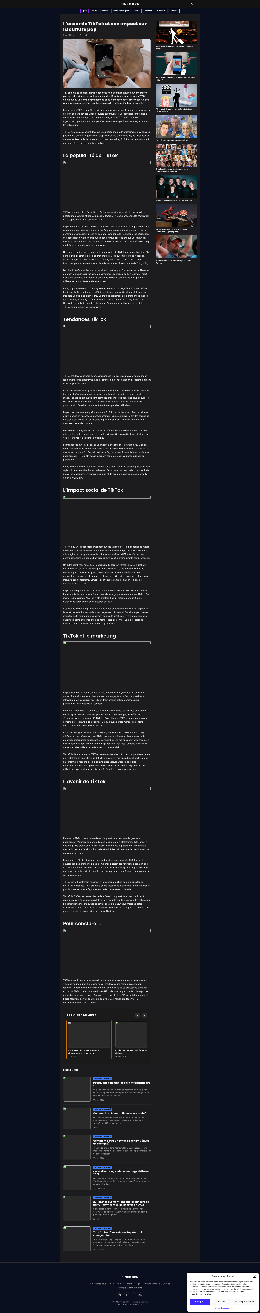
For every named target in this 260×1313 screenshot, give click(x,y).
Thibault (83, 35)
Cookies (166, 1284)
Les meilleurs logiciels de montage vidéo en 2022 (121, 1173)
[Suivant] (144, 1015)
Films (94, 10)
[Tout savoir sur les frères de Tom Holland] (176, 186)
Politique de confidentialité (130, 1288)
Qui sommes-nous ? (98, 1284)
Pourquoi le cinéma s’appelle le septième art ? (121, 1084)
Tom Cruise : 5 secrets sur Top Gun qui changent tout (117, 1234)
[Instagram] (119, 1294)
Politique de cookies (221, 1308)
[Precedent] (137, 1015)
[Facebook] (133, 1294)
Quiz (85, 10)
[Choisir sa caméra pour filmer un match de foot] (136, 1035)
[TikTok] (126, 1294)
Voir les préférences (244, 1301)
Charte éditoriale (152, 1284)
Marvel (174, 10)
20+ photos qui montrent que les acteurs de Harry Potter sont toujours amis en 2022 (121, 1203)
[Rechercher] (191, 4)
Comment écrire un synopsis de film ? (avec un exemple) (121, 1142)
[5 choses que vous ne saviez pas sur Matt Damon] (176, 246)
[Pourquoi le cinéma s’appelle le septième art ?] (76, 1089)
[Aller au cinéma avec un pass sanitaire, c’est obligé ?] (176, 63)
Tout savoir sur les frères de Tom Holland (174, 200)
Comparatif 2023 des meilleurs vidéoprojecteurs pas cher (83, 1051)
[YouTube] (140, 1294)
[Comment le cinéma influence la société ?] (76, 1118)
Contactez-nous (117, 1284)
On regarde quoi (121, 10)
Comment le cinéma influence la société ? (120, 1113)
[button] (254, 1276)
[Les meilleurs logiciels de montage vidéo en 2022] (76, 1177)
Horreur (161, 10)
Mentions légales (134, 1284)
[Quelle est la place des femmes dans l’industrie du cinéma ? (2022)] (176, 155)
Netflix (148, 10)
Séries (105, 10)
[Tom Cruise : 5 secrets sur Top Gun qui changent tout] (76, 1238)
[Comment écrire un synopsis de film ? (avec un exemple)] (76, 1147)
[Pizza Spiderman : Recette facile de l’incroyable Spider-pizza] (176, 215)
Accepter (199, 1301)
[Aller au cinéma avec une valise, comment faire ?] (176, 32)
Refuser (221, 1301)
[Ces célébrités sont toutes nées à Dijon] (176, 126)
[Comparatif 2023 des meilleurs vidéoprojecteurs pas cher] (89, 1035)
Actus (137, 10)
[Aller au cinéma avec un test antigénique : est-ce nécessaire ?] (176, 95)
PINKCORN (130, 4)
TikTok (67, 92)
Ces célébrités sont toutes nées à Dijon (173, 140)
